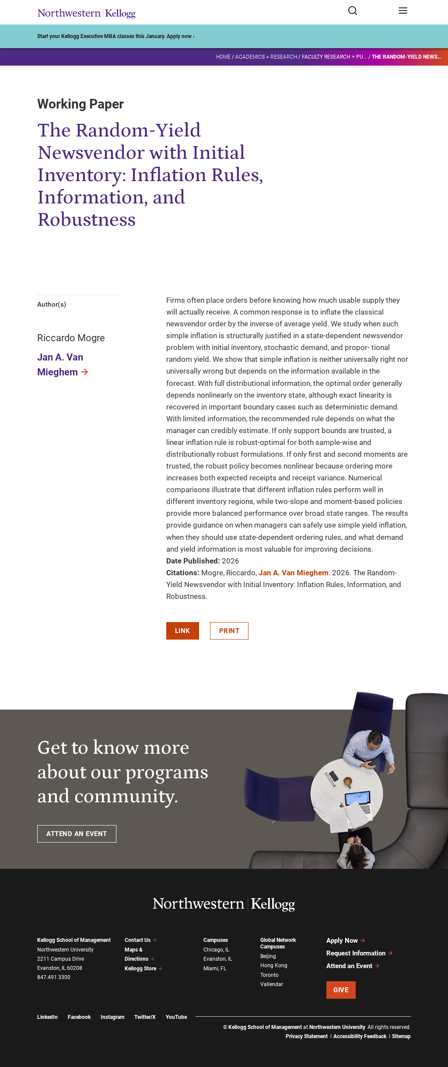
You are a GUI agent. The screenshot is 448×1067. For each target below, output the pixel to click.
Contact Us (137, 940)
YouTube (176, 1017)
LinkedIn (47, 1017)
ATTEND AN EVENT (76, 834)
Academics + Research (266, 57)
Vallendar (271, 984)
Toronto (269, 975)
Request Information (355, 953)
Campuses (215, 940)
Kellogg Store (140, 969)
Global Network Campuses (278, 943)
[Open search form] (370, 11)
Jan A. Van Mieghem (294, 572)
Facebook (79, 1017)
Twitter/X (145, 1017)
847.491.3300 (53, 977)
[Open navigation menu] (403, 11)
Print (229, 631)
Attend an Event (349, 966)
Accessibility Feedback (359, 1036)
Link (182, 631)
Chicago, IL (216, 950)
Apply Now (342, 941)
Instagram (112, 1017)
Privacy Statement (307, 1036)
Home (223, 57)
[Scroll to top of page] (433, 1022)
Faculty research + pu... (334, 57)
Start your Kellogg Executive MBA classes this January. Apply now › (116, 36)
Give (340, 990)
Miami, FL (214, 969)
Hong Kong (273, 965)
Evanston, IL (217, 959)
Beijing (268, 956)
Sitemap (401, 1036)
